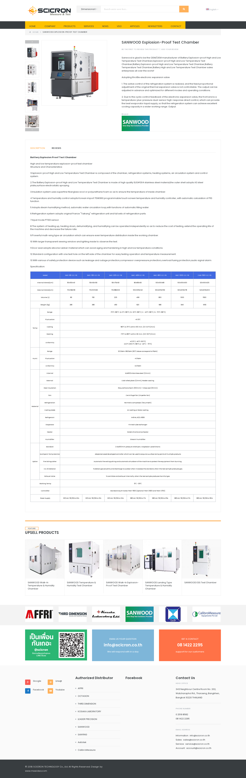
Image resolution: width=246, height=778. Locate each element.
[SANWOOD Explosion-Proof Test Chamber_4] (32, 122)
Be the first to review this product (140, 49)
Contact (176, 26)
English (211, 9)
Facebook (38, 689)
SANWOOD (84, 726)
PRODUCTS (69, 26)
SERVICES (89, 26)
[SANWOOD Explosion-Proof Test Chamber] (32, 52)
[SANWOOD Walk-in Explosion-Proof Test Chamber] (123, 559)
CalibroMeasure (87, 750)
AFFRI (80, 688)
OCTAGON (83, 696)
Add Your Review (169, 49)
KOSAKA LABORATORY (89, 711)
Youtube (60, 689)
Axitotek (82, 742)
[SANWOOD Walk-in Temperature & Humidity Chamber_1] (44, 559)
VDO (119, 26)
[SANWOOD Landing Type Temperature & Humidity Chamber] (162, 559)
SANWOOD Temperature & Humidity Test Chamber (81, 584)
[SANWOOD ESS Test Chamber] (201, 559)
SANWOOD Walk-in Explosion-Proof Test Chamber (122, 584)
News (105, 26)
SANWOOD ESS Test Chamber (200, 582)
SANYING (82, 734)
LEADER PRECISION (87, 719)
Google (37, 681)
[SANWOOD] (171, 123)
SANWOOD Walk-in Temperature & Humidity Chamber (41, 585)
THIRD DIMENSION (87, 703)
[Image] (56, 644)
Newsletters (155, 26)
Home (32, 26)
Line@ (59, 681)
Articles (135, 26)
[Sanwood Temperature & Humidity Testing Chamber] (83, 559)
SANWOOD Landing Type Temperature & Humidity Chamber (158, 585)
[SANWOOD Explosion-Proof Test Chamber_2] (32, 104)
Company (50, 26)
